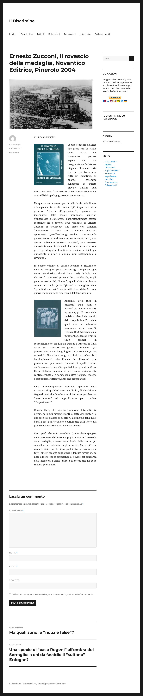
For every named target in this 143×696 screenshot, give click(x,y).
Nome (13, 553)
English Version (112, 170)
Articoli (40, 34)
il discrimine (15, 144)
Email (13, 566)
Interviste (85, 34)
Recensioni (70, 34)
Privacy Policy (29, 684)
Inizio (12, 34)
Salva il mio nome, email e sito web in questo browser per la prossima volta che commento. (53, 594)
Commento (16, 511)
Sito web (14, 580)
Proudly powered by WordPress (52, 684)
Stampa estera (111, 182)
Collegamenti (102, 34)
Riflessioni (54, 34)
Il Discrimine (22, 21)
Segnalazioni (110, 176)
